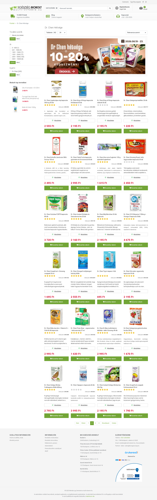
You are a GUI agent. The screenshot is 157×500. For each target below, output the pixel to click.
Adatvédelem (49, 446)
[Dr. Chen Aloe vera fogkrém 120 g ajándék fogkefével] (109, 146)
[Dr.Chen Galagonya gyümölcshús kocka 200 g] (136, 317)
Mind (18, 39)
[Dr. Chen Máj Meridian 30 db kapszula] (109, 203)
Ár (10, 44)
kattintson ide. (90, 496)
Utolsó (114, 423)
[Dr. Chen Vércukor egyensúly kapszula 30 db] (136, 260)
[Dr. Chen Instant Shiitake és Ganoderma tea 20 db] (83, 203)
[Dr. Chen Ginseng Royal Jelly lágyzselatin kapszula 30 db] (136, 146)
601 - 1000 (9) (17, 50)
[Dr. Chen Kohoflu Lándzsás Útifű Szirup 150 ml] (56, 146)
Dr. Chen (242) (17, 71)
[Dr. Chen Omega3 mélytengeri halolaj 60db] (83, 260)
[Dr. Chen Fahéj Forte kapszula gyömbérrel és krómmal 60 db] (83, 146)
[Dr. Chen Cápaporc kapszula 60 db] (83, 374)
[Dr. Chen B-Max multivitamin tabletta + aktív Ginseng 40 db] (109, 317)
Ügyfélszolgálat (135, 2)
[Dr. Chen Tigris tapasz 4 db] (109, 260)
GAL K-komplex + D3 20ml (30, 88)
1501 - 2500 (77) (17, 54)
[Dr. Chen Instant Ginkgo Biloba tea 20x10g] (109, 374)
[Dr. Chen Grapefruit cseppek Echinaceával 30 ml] (136, 374)
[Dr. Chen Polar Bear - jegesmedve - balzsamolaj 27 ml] (83, 317)
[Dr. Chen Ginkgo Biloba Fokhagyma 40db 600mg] (56, 374)
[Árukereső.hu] (131, 453)
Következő (105, 423)
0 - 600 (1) (15, 48)
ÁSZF (46, 451)
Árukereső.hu (131, 456)
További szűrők (16, 32)
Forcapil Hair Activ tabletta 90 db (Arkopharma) (30, 97)
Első (77, 423)
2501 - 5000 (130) (18, 57)
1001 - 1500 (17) (17, 52)
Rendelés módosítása (51, 437)
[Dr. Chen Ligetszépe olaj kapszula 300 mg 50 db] (56, 89)
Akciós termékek (17, 35)
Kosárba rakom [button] (57, 131)
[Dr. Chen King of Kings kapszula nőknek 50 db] (109, 89)
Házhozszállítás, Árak (16, 437)
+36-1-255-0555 (125, 437)
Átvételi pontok (14, 440)
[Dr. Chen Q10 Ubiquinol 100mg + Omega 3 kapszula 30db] (136, 203)
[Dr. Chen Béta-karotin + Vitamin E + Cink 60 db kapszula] (56, 317)
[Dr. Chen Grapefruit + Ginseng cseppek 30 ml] (56, 260)
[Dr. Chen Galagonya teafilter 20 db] (136, 89)
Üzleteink (125, 2)
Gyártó (12, 68)
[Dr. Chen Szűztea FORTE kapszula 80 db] (56, 203)
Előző (83, 423)
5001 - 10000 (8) (17, 59)
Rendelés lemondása (51, 440)
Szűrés (13, 39)
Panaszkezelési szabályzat (53, 448)
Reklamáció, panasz (51, 443)
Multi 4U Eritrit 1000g (29, 107)
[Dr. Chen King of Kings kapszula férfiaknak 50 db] (83, 89)
